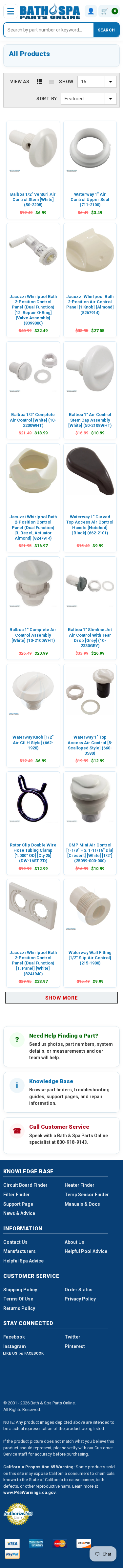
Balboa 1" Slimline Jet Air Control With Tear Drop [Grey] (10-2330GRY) (90, 637)
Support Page (18, 1204)
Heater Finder (79, 1185)
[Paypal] (12, 1554)
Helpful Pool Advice (86, 1251)
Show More (61, 998)
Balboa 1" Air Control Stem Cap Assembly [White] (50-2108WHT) (90, 420)
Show (66, 81)
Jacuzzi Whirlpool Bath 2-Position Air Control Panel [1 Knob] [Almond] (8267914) (90, 304)
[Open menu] (10, 11)
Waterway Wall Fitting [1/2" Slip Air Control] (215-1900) (90, 958)
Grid (39, 81)
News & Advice (19, 1213)
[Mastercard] (59, 1543)
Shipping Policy (20, 1289)
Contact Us (15, 1242)
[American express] (36, 1543)
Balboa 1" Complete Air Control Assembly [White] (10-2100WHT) (33, 635)
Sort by (46, 98)
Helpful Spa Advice (23, 1260)
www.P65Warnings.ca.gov (29, 1492)
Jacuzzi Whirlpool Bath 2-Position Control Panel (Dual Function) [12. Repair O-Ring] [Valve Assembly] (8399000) (33, 310)
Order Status (78, 1289)
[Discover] (83, 1543)
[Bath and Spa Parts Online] (50, 11)
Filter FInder (16, 1194)
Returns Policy (19, 1308)
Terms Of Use (18, 1298)
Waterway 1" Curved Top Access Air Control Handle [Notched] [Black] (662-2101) (89, 524)
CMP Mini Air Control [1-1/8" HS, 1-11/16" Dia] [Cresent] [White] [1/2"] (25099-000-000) (89, 853)
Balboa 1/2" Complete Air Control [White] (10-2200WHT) (33, 420)
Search (106, 30)
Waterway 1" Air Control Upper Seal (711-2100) (90, 200)
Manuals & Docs (82, 1204)
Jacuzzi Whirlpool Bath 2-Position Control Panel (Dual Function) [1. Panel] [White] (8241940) (33, 963)
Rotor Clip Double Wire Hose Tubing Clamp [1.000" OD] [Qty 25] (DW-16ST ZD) (33, 853)
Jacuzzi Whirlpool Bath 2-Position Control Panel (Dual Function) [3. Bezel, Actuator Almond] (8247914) (33, 527)
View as (20, 81)
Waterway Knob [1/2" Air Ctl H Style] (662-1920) (32, 742)
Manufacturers (19, 1251)
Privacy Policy (80, 1298)
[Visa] (12, 1543)
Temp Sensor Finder (87, 1194)
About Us (74, 1242)
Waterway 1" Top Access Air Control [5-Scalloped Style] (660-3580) (90, 745)
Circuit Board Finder (25, 1185)
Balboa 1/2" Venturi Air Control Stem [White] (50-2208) (33, 200)
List (51, 81)
